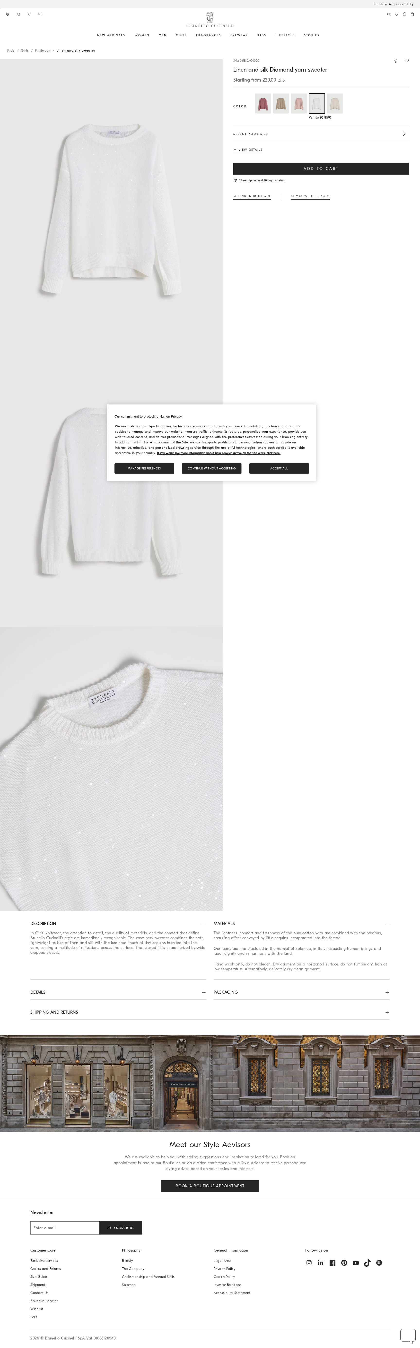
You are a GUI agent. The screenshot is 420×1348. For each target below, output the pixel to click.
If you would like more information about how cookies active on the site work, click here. (218, 453)
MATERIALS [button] (224, 923)
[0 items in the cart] (412, 14)
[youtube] (356, 1263)
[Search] (389, 14)
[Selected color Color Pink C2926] (263, 103)
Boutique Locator (44, 1301)
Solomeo (129, 1285)
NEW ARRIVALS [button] (111, 35)
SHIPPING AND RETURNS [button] (54, 1012)
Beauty (127, 1261)
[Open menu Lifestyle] (296, 35)
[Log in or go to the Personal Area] (404, 14)
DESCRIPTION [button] (43, 923)
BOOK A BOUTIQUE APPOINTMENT (210, 1186)
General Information (231, 1250)
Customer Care (42, 1250)
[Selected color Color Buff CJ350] (335, 103)
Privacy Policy (225, 1269)
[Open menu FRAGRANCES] (223, 35)
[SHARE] (392, 60)
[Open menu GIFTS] (188, 35)
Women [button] (142, 35)
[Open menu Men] (168, 35)
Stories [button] (312, 35)
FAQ (33, 1317)
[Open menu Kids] (268, 35)
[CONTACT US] (19, 14)
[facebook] (332, 1263)
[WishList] (397, 14)
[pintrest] (344, 1263)
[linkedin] (321, 1263)
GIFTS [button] (181, 35)
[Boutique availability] (29, 14)
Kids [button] (261, 35)
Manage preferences (144, 468)
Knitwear (42, 50)
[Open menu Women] (151, 35)
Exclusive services (44, 1261)
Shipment (37, 1285)
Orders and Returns (45, 1269)
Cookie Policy (224, 1277)
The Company (133, 1269)
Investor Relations (228, 1285)
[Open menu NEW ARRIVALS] (127, 35)
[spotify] (379, 1263)
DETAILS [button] (37, 992)
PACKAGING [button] (226, 992)
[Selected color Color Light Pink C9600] (299, 103)
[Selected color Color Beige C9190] (281, 103)
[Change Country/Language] (8, 14)
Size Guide (38, 1277)
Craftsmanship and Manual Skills (148, 1277)
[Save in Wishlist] (406, 60)
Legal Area (222, 1261)
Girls (25, 50)
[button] (111, 201)
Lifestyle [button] (285, 35)
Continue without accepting (212, 468)
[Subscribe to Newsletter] (40, 14)
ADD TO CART (321, 168)
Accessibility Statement (232, 1293)
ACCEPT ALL (279, 468)
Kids (11, 50)
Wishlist (36, 1309)
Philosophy (131, 1250)
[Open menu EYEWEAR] (250, 35)
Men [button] (163, 35)
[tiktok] (367, 1263)
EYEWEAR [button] (239, 35)
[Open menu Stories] (321, 35)
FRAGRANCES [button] (208, 35)
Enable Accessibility (394, 4)
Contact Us (39, 1293)
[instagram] (309, 1263)
